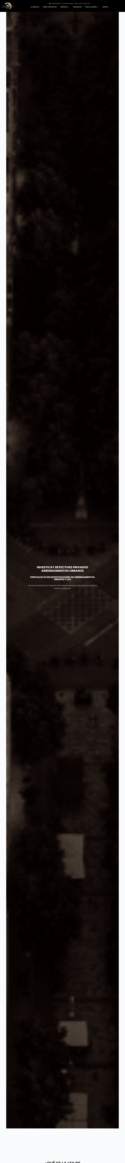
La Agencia (34, 7)
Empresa (64, 7)
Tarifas (105, 7)
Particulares (91, 7)
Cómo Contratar (50, 7)
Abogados (77, 7)
